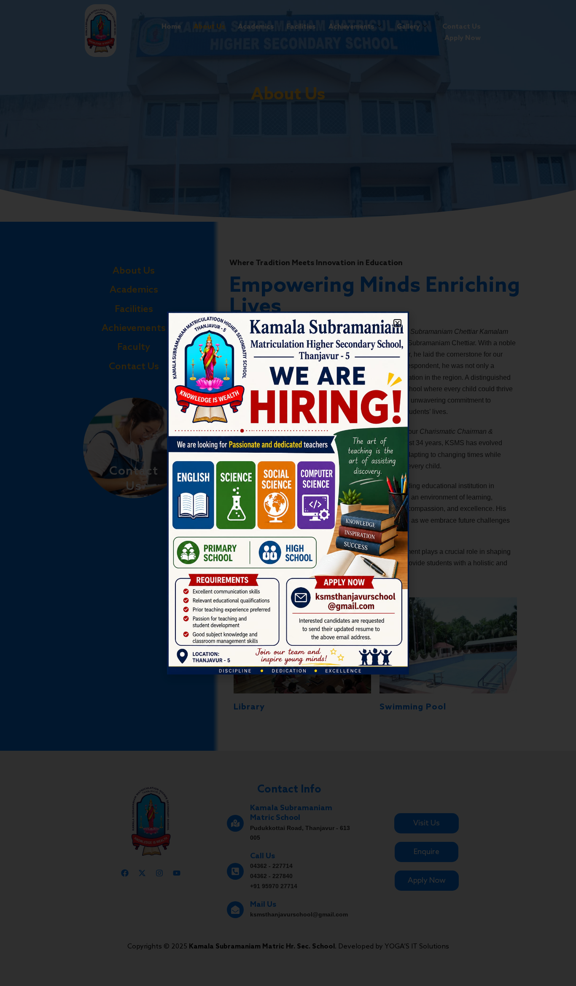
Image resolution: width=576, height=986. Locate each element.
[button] (397, 323)
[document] (288, 493)
